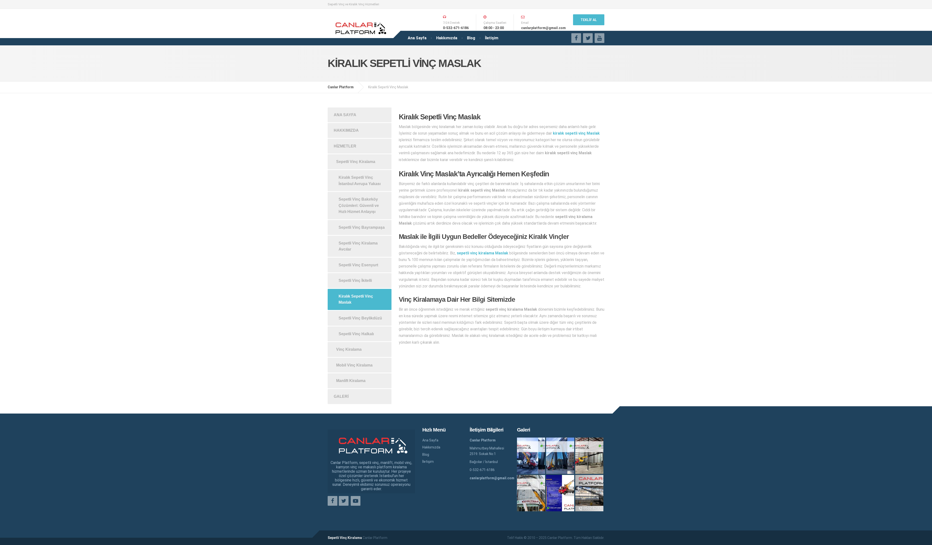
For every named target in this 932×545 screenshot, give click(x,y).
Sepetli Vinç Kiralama (355, 162)
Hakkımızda (446, 38)
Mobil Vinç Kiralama (354, 365)
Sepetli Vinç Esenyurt (358, 265)
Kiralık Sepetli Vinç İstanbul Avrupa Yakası (360, 180)
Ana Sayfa (417, 38)
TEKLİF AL (589, 20)
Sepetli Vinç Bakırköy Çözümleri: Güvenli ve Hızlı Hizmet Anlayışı (359, 205)
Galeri (341, 396)
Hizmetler (345, 146)
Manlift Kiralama (351, 381)
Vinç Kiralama (349, 349)
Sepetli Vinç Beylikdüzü (360, 318)
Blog (471, 38)
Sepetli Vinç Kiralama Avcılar (358, 246)
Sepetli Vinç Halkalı (356, 334)
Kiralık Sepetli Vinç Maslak (356, 299)
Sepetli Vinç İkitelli (355, 280)
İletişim (491, 38)
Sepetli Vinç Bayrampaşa (362, 227)
